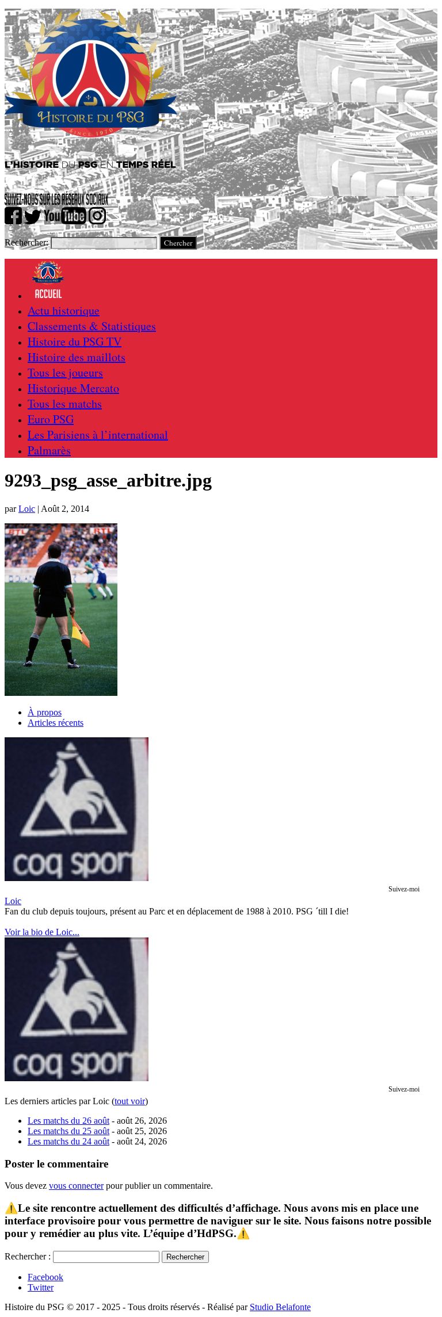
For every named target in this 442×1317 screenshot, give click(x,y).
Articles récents (55, 723)
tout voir (130, 1101)
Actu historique (64, 310)
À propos (45, 712)
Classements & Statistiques (92, 326)
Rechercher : (28, 1256)
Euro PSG (51, 419)
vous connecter (76, 1185)
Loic (26, 509)
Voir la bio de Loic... (42, 932)
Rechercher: (26, 242)
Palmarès (49, 450)
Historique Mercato (73, 388)
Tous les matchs (65, 403)
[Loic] (76, 878)
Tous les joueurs (65, 372)
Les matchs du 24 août (68, 1141)
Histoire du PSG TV (74, 341)
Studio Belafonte (280, 1307)
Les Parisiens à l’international (98, 434)
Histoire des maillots (76, 357)
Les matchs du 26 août (68, 1120)
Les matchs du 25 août (68, 1131)
